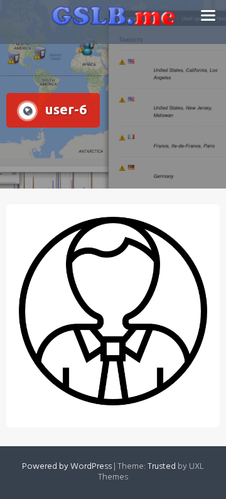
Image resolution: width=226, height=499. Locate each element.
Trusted (162, 466)
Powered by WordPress (67, 466)
